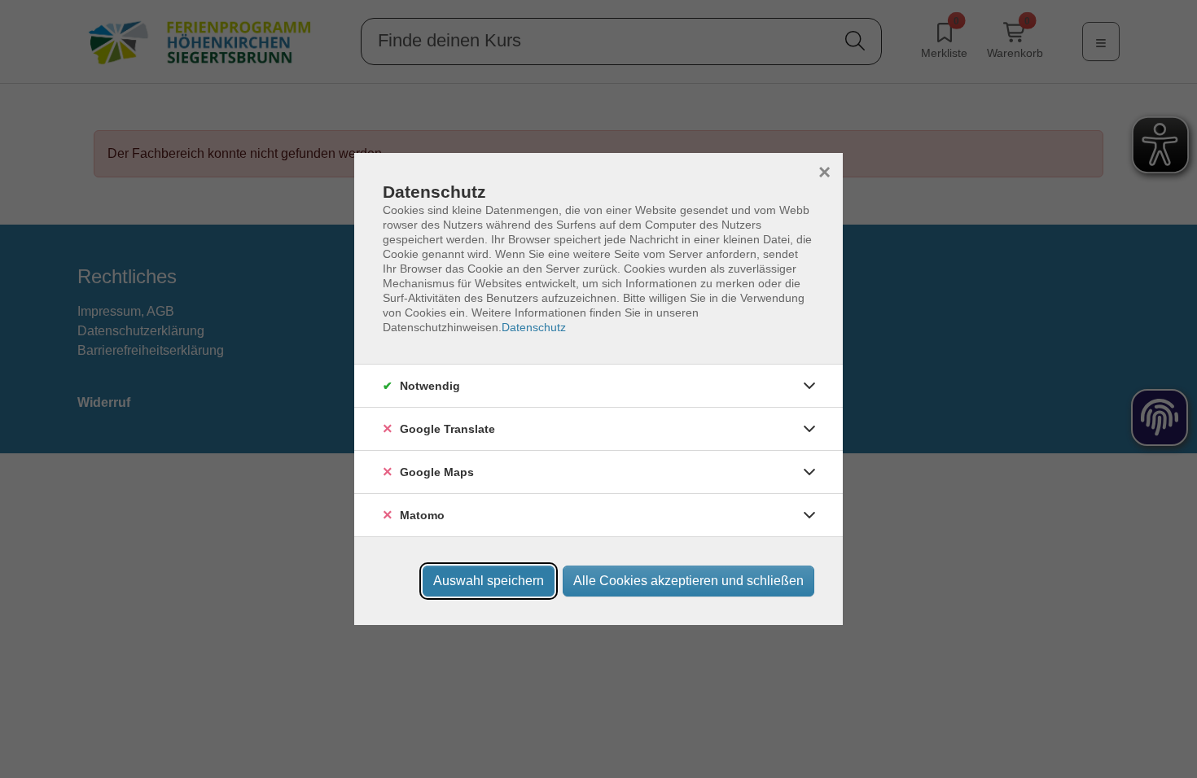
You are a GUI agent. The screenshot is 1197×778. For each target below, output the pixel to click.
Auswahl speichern (488, 581)
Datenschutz (534, 327)
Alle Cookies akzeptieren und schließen (688, 581)
